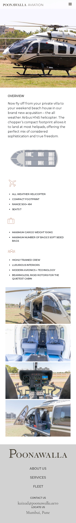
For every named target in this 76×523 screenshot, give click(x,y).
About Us (38, 468)
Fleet (38, 486)
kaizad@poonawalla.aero (38, 503)
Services (38, 477)
